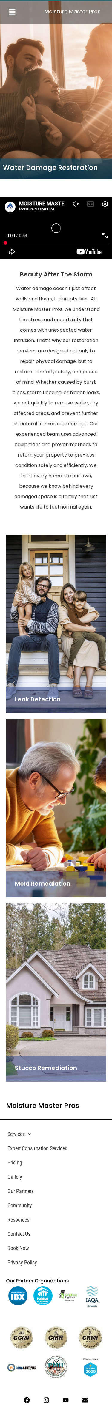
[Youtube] (66, 1400)
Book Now (18, 1248)
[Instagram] (46, 1400)
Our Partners (20, 1191)
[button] (16, 12)
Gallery (14, 1177)
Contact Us (18, 1234)
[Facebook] (27, 1400)
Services (16, 1134)
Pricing (14, 1162)
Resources (18, 1219)
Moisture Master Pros (73, 11)
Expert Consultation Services (37, 1148)
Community (19, 1205)
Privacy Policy (22, 1262)
